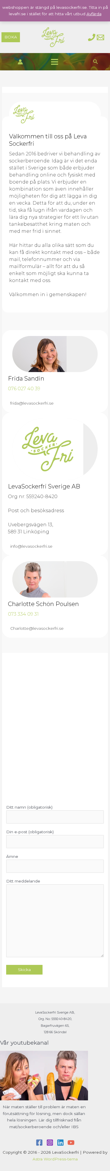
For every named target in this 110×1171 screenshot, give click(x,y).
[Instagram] (49, 1142)
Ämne (12, 856)
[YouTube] (71, 1142)
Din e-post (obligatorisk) (30, 831)
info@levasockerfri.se (31, 546)
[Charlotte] (91, 37)
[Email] (100, 37)
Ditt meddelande (23, 881)
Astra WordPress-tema (55, 1159)
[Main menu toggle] (54, 62)
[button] (10, 37)
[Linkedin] (60, 1142)
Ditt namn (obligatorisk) (29, 807)
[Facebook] (39, 1142)
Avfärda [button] (94, 13)
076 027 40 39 (24, 388)
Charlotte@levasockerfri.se (37, 628)
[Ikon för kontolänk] (20, 62)
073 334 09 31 (23, 614)
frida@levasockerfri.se (32, 403)
